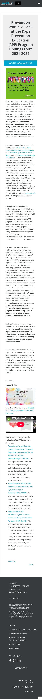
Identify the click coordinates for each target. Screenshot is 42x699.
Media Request (14, 648)
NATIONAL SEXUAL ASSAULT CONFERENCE (21, 630)
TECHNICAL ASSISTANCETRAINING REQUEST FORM (17, 639)
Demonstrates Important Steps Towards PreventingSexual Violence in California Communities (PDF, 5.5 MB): (20, 452)
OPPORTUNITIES (14, 644)
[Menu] (39, 3)
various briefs (30, 193)
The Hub (12, 626)
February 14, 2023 (25, 63)
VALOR (13, 63)
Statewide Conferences (18, 634)
